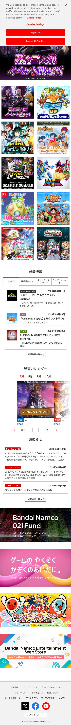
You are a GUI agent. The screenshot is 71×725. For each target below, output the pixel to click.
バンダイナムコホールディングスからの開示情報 (35, 487)
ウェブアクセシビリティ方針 (53, 698)
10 (46, 376)
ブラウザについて (29, 688)
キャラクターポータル (35, 715)
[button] (22, 74)
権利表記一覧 (37, 693)
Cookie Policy (34, 17)
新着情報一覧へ (35, 354)
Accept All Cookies (35, 41)
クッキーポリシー (20, 693)
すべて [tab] (11, 281)
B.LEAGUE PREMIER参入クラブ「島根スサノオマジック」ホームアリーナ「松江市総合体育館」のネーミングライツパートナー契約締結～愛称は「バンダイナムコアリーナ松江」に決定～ (35, 454)
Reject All (35, 32)
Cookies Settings (35, 24)
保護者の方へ (32, 698)
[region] (35, 23)
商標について (53, 693)
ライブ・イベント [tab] (60, 281)
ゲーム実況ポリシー (13, 698)
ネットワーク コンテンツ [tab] (43, 281)
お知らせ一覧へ (35, 499)
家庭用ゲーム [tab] (27, 281)
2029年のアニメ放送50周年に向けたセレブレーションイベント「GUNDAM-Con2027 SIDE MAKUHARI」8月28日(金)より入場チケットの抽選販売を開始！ (35, 472)
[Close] (65, 5)
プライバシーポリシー (51, 688)
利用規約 (14, 688)
